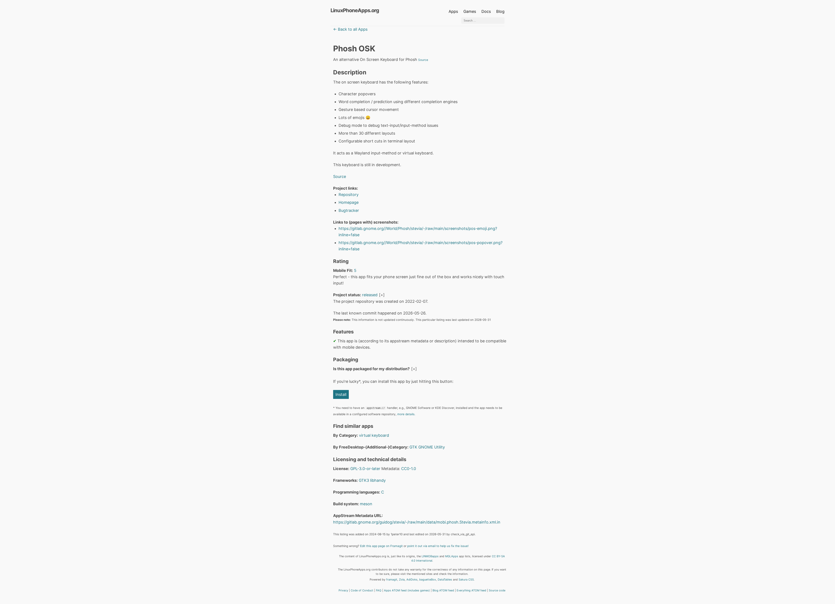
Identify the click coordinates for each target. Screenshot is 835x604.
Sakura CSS (466, 579)
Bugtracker (349, 210)
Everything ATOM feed (471, 590)
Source (423, 60)
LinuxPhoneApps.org (355, 10)
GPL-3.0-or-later (365, 468)
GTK (413, 447)
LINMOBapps (430, 556)
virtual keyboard (374, 435)
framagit (391, 579)
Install (341, 394)
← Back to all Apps (350, 29)
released (369, 295)
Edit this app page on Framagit (381, 546)
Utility (439, 447)
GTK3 (364, 480)
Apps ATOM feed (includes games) (407, 590)
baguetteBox (427, 579)
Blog (500, 11)
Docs (486, 11)
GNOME (425, 447)
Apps (453, 11)
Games (469, 11)
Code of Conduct (362, 590)
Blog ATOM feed (443, 590)
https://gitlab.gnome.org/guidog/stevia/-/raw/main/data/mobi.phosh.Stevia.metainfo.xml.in (416, 522)
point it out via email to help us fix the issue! (438, 546)
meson (366, 504)
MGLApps (451, 556)
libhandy (378, 480)
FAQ (378, 590)
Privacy (343, 590)
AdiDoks (412, 579)
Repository (349, 194)
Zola (402, 579)
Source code (497, 590)
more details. (406, 414)
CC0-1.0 (408, 468)
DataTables (445, 579)
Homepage (349, 202)
